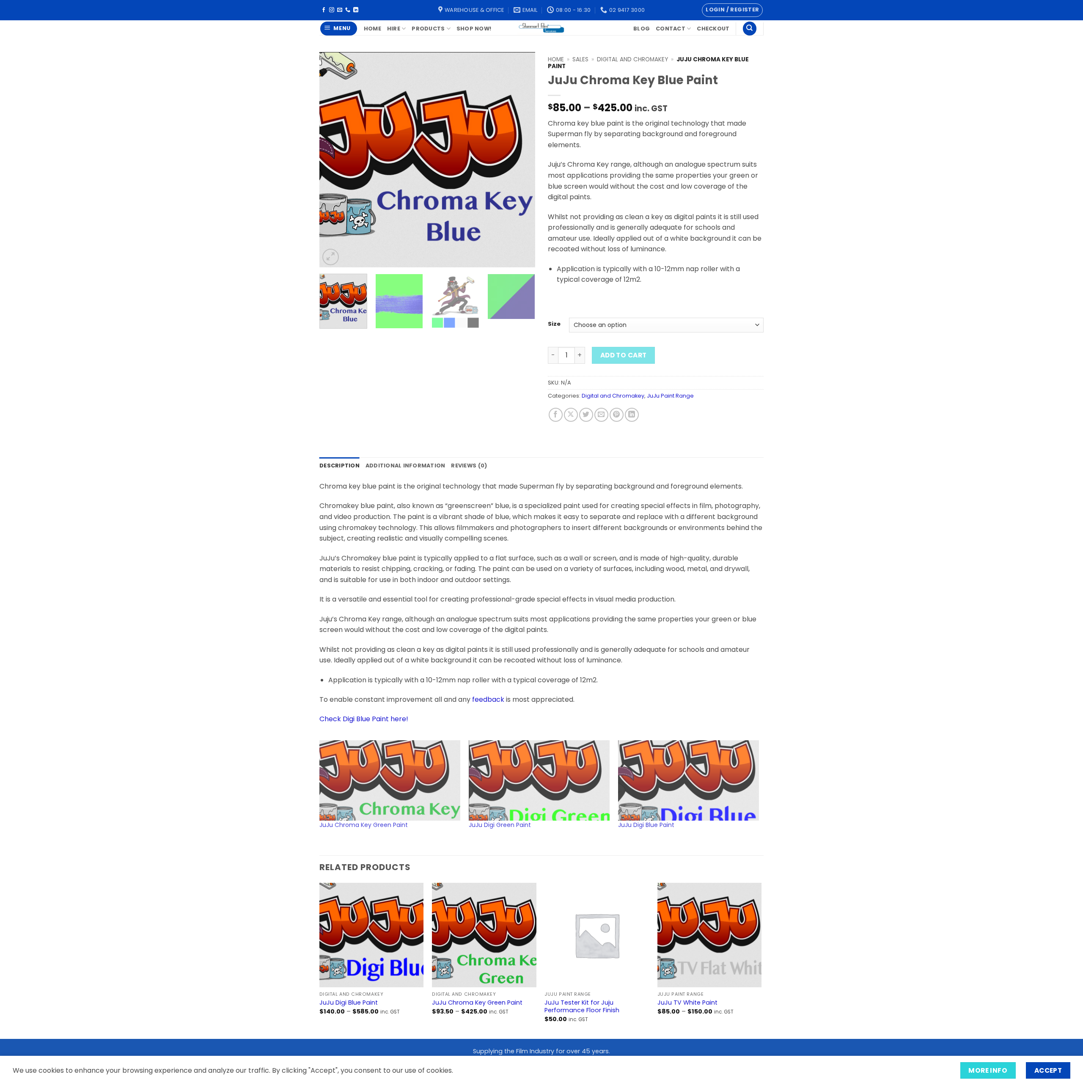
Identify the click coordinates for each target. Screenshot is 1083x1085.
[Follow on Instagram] (331, 10)
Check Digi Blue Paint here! (363, 719)
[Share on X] (571, 415)
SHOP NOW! (473, 28)
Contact (670, 28)
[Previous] (334, 159)
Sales (580, 59)
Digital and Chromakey (632, 59)
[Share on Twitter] (586, 415)
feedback (488, 699)
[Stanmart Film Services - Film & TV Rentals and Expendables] (541, 27)
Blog (641, 28)
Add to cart (623, 355)
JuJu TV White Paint (687, 1003)
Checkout (713, 28)
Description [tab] (339, 465)
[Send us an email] (339, 10)
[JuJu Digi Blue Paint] (688, 780)
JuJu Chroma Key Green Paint (363, 825)
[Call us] (347, 10)
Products (428, 28)
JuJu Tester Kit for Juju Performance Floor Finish (581, 1006)
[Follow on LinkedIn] (355, 10)
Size (554, 324)
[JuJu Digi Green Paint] (539, 780)
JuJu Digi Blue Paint (646, 825)
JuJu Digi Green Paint (500, 825)
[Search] (749, 29)
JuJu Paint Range (670, 395)
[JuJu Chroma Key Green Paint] (389, 780)
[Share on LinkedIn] (632, 415)
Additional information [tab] (405, 465)
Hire (393, 28)
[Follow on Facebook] (323, 10)
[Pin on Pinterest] (617, 415)
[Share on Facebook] (556, 415)
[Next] (520, 159)
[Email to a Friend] (601, 415)
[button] (732, 10)
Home (372, 28)
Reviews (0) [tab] (469, 465)
